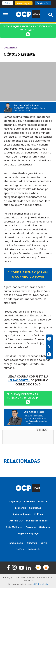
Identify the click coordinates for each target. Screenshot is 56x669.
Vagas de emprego (28, 533)
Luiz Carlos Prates (29, 105)
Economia (20, 507)
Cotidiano (29, 501)
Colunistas (35, 507)
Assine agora (23, 3)
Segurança (15, 501)
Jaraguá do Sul (16, 542)
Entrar (8, 3)
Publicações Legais (37, 520)
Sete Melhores (14, 527)
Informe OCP (16, 520)
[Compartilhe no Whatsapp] (49, 355)
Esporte (42, 501)
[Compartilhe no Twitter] (49, 347)
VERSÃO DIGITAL (19, 380)
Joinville (43, 542)
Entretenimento (22, 514)
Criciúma (20, 549)
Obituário (44, 527)
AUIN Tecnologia (40, 584)
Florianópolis (34, 549)
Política (38, 514)
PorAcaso (31, 527)
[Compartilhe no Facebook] (49, 339)
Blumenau (31, 542)
